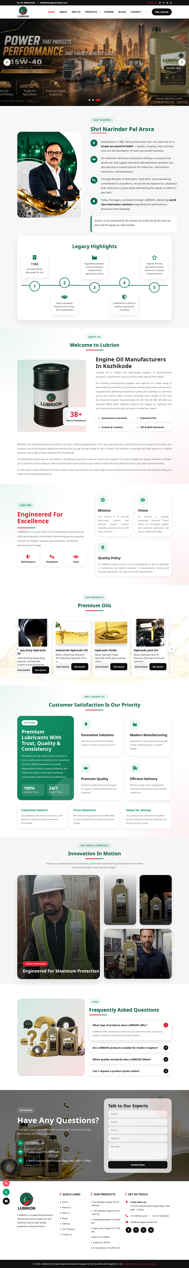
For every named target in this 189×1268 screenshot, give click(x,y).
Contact (136, 11)
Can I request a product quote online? (116, 1071)
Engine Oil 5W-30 (101, 1242)
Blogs (122, 11)
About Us (66, 1207)
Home (51, 11)
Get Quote (43, 666)
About (63, 11)
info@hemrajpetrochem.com (53, 2)
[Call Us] (6, 1182)
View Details (26, 666)
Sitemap (109, 11)
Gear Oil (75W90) (101, 1237)
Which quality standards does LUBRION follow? (122, 1059)
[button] (89, 100)
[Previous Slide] (7, 62)
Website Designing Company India (139, 1263)
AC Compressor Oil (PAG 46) (106, 1247)
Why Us (76, 11)
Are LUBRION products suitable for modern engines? (125, 1047)
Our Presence (68, 1229)
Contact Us (67, 1234)
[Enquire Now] (6, 1201)
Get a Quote (161, 11)
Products (91, 11)
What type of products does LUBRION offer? (120, 1025)
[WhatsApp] (6, 1192)
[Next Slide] (182, 62)
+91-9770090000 (160, 1215)
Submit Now (138, 1164)
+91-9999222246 (27, 2)
